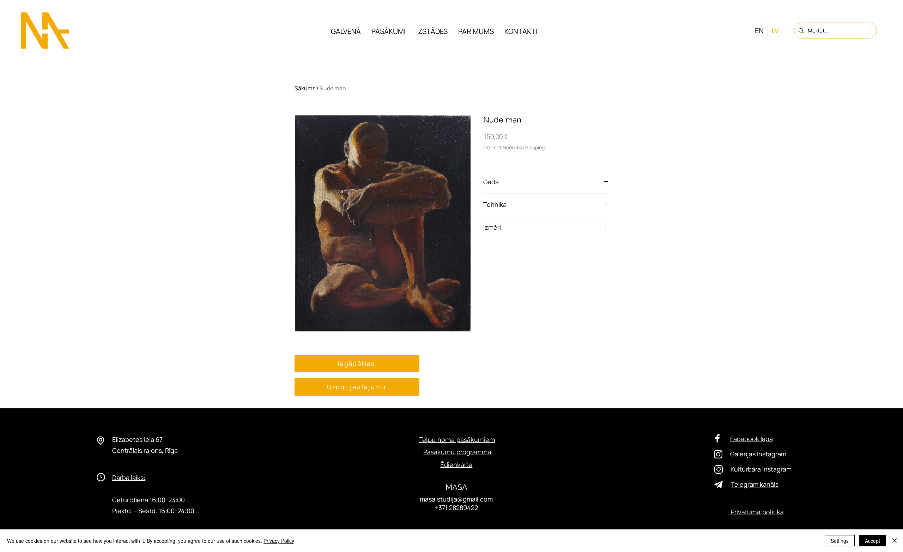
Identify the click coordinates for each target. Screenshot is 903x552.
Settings (840, 540)
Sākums (305, 88)
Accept (872, 540)
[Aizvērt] (894, 540)
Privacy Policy (278, 540)
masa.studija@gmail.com (456, 499)
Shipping (535, 147)
